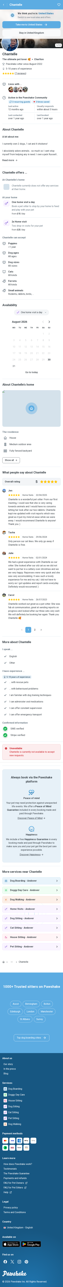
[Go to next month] (49, 322)
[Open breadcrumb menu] (11, 962)
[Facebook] (5, 1262)
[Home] (3, 962)
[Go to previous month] (43, 322)
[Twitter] (12, 1262)
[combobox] (31, 312)
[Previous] (22, 630)
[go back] (3, 5)
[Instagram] (19, 1262)
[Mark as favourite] (58, 4)
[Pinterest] (26, 1262)
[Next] (41, 630)
